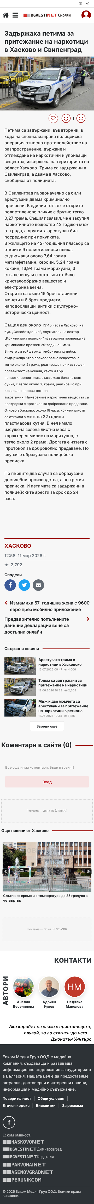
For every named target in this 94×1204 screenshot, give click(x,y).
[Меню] (15, 15)
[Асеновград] (28, 1172)
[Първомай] (24, 1165)
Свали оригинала (18, 62)
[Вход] (86, 15)
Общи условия (51, 1098)
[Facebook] (9, 1122)
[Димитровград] (32, 1149)
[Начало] (6, 15)
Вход (47, 782)
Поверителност (17, 1098)
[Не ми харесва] (83, 118)
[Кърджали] (28, 1157)
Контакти (72, 960)
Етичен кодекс (16, 1105)
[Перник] (22, 1180)
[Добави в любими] (54, 118)
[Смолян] (47, 15)
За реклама (72, 1105)
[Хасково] (23, 1142)
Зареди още (47, 726)
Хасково (17, 546)
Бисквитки (46, 1105)
